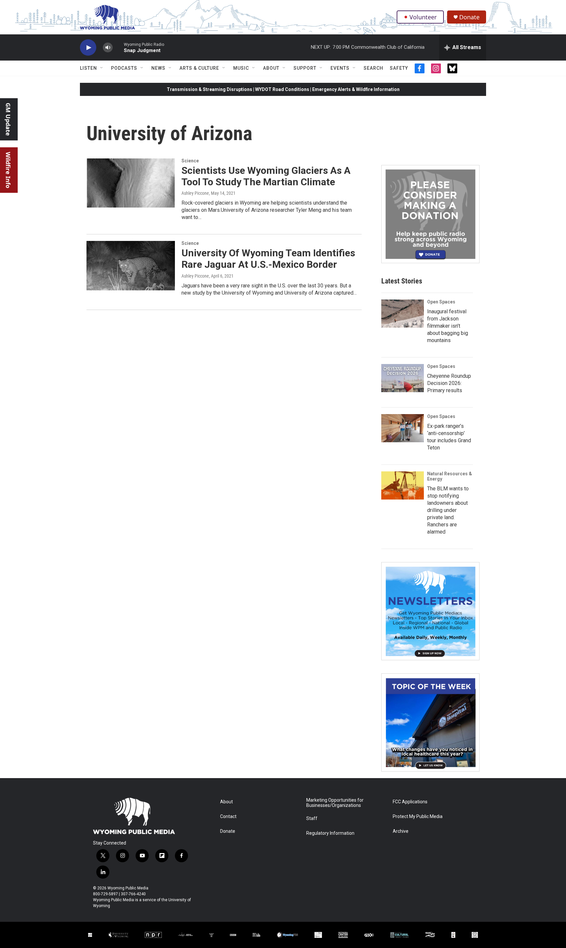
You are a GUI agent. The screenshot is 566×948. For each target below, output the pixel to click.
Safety (399, 68)
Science (190, 160)
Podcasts (124, 68)
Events (339, 68)
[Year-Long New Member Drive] (430, 214)
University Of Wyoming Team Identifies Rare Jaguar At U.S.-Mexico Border (268, 258)
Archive (400, 831)
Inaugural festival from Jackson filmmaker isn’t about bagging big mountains (447, 325)
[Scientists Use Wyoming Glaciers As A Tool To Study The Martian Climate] (130, 183)
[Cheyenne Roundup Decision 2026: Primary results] (402, 378)
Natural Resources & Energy (449, 476)
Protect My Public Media (418, 816)
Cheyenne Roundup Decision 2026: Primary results (449, 383)
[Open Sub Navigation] (101, 68)
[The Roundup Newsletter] (430, 611)
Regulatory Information (330, 833)
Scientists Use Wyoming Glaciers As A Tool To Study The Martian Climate (265, 176)
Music (241, 68)
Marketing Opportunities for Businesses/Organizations (335, 803)
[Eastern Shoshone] (475, 935)
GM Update (8, 119)
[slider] (118, 47)
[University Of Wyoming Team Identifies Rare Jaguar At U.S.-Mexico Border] (130, 265)
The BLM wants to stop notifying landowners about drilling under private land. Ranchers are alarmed (448, 510)
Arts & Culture (199, 68)
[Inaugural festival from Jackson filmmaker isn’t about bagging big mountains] (402, 314)
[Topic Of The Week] (430, 722)
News (158, 68)
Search (373, 68)
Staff (311, 818)
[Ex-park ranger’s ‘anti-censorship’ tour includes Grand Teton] (402, 428)
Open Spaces (441, 301)
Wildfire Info (8, 170)
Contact (228, 816)
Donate (469, 17)
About (271, 68)
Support (304, 68)
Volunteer (423, 17)
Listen (88, 68)
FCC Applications (410, 801)
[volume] (107, 47)
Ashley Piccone (195, 193)
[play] (88, 47)
